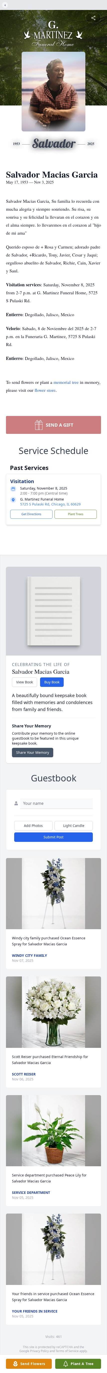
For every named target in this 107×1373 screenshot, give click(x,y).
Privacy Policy (39, 1351)
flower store (45, 390)
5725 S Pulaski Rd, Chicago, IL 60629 (50, 504)
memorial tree (66, 382)
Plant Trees (75, 514)
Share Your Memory (32, 752)
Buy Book (51, 682)
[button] (53, 893)
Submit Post (53, 837)
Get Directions (31, 514)
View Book (24, 682)
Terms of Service (67, 1351)
